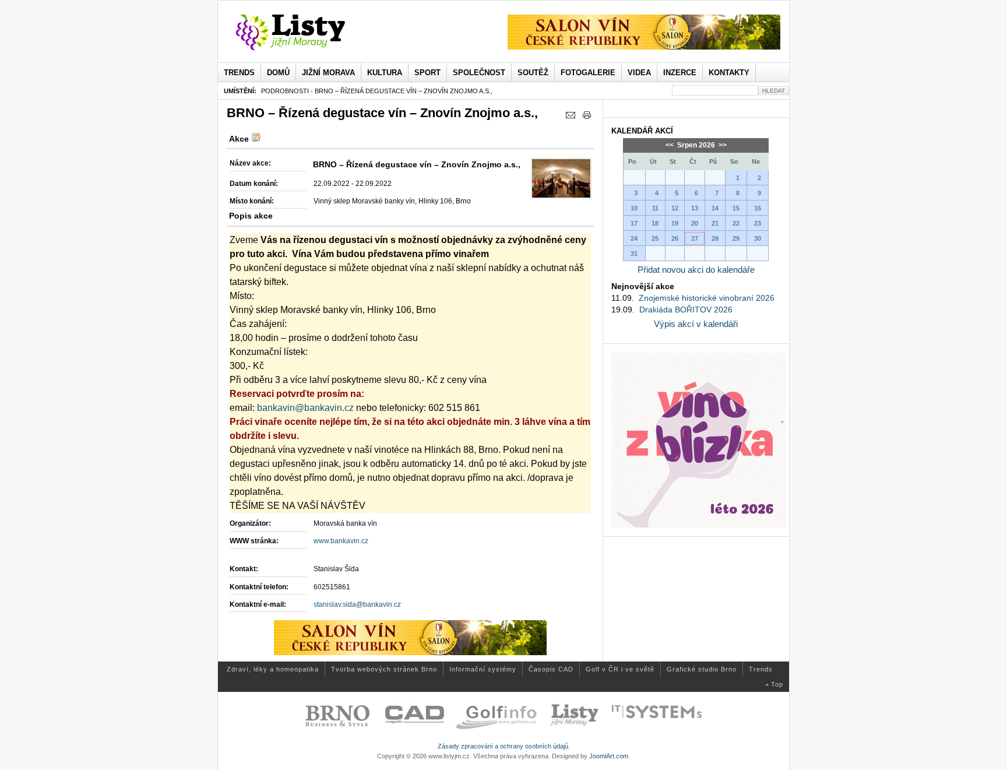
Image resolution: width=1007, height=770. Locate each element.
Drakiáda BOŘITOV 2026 (686, 309)
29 (736, 238)
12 (674, 208)
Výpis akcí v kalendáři (696, 324)
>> (722, 145)
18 (655, 223)
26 (674, 238)
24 (634, 238)
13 (694, 208)
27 (694, 238)
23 (757, 223)
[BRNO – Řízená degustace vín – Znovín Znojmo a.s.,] (561, 178)
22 (736, 223)
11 (655, 208)
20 (694, 223)
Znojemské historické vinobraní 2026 (706, 298)
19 (674, 223)
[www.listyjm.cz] (304, 33)
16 (757, 208)
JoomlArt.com (608, 756)
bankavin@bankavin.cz (305, 408)
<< (670, 145)
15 (736, 208)
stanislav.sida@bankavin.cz (357, 604)
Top (777, 684)
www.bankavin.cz (341, 541)
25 (655, 238)
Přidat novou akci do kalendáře (696, 270)
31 (634, 253)
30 (757, 238)
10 (634, 208)
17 (634, 223)
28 (715, 238)
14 (715, 208)
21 (715, 223)
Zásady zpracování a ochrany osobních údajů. (504, 746)
